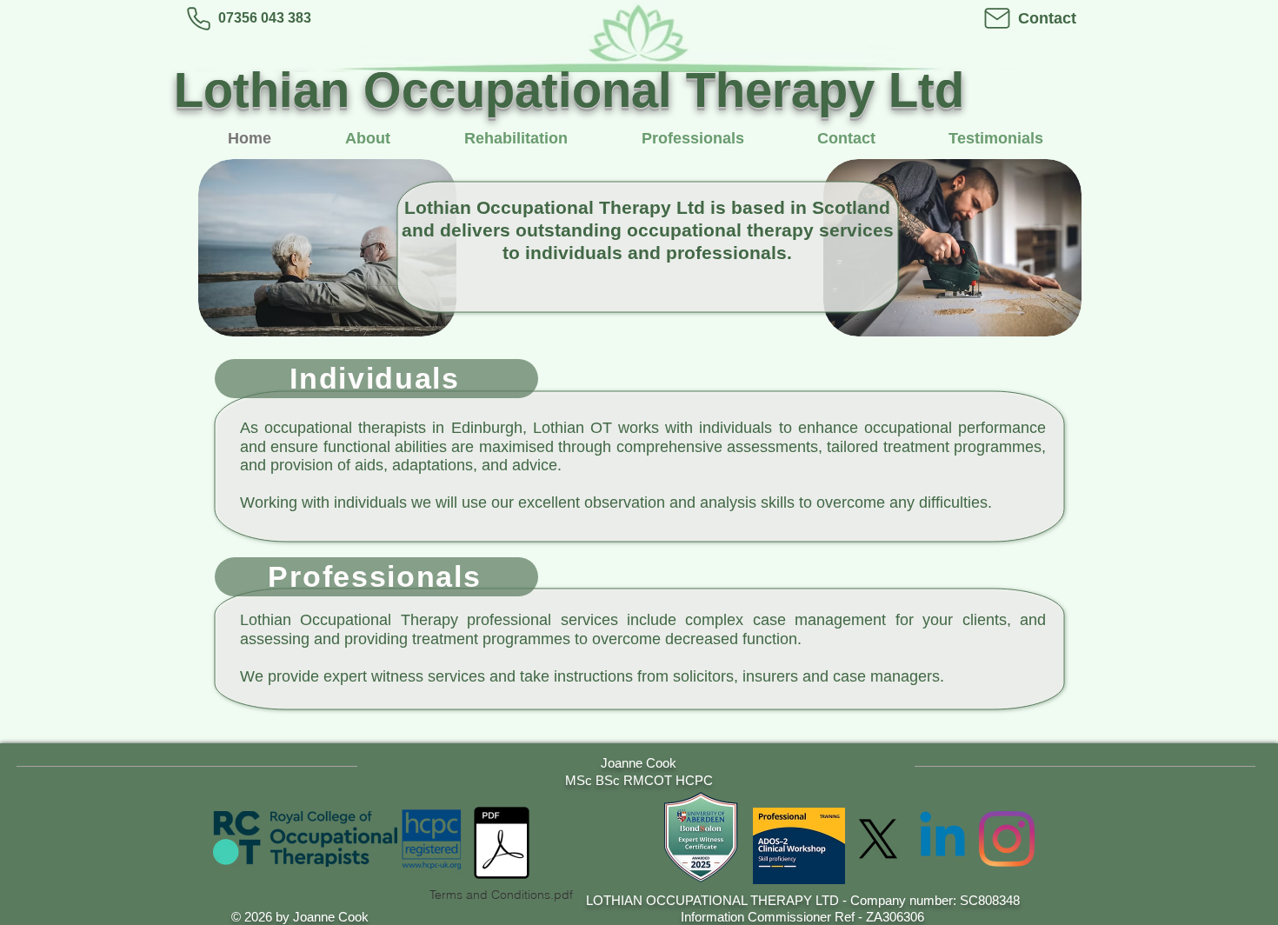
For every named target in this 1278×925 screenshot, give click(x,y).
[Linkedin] (942, 839)
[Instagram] (1007, 839)
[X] (878, 839)
